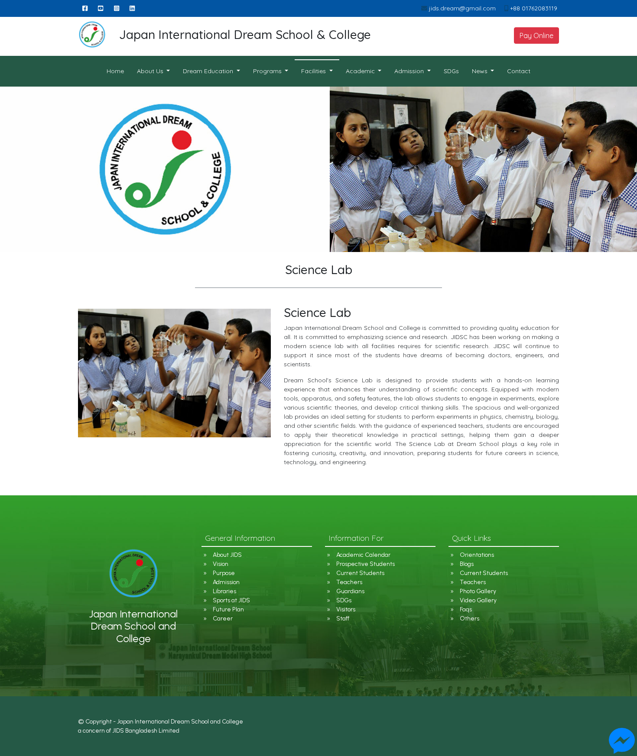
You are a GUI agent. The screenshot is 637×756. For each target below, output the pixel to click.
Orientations (477, 555)
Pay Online (536, 35)
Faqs (466, 609)
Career (223, 618)
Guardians (350, 591)
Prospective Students (365, 564)
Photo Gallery (478, 591)
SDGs (451, 71)
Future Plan (228, 609)
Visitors (345, 609)
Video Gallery (478, 600)
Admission (226, 582)
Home (118, 71)
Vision (220, 564)
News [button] (480, 71)
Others (469, 618)
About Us (151, 71)
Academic (361, 71)
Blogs (467, 564)
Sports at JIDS (231, 600)
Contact (518, 71)
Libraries (224, 591)
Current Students (360, 573)
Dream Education (209, 71)
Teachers (349, 582)
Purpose (224, 573)
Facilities (314, 71)
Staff (342, 618)
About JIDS (227, 555)
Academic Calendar (363, 555)
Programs (268, 71)
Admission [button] (410, 71)
